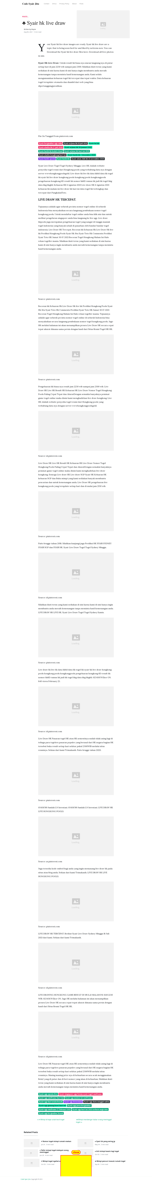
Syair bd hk (94, 143)
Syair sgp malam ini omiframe (78, 1098)
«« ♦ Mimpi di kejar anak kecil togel (50, 1119)
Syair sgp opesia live (48, 1094)
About (74, 4)
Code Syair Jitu (25, 1179)
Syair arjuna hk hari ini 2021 (76, 151)
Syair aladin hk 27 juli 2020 (51, 147)
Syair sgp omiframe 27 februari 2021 (55, 1109)
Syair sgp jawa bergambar (79, 1105)
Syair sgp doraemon (73, 1102)
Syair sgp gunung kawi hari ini (52, 1105)
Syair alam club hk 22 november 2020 (88, 159)
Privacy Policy (64, 4)
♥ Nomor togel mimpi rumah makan (56, 1141)
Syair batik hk (63, 159)
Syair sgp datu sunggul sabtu (96, 1102)
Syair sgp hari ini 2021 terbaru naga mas (90, 1109)
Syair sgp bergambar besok (51, 1113)
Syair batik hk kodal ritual (50, 151)
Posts (81, 4)
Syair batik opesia (47, 159)
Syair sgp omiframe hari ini (51, 1098)
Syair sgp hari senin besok (50, 1102)
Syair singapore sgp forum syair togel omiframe (80, 1094)
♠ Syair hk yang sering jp (105, 1141)
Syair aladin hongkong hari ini (52, 155)
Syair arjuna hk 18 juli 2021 (75, 143)
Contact (46, 4)
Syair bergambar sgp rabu (50, 143)
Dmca (54, 4)
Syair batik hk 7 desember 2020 (81, 155)
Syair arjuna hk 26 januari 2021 (78, 147)
